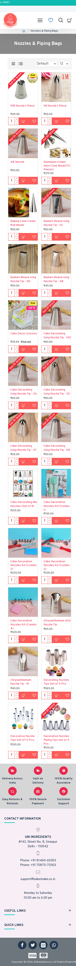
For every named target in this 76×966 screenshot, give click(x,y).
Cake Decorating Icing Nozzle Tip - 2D (56, 391)
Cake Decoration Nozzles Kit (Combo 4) (23, 624)
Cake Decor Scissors (23, 333)
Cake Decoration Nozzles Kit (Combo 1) (56, 506)
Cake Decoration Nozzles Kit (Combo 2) (23, 565)
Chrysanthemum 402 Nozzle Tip (57, 622)
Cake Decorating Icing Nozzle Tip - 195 (57, 335)
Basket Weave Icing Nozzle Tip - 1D (56, 223)
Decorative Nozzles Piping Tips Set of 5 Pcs (56, 740)
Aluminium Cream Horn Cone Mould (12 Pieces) (56, 165)
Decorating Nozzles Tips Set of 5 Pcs (56, 682)
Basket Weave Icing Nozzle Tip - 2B (23, 279)
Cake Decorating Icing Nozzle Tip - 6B (56, 448)
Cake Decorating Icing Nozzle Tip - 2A (23, 391)
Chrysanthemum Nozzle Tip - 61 (20, 682)
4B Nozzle (17, 162)
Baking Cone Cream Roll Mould (23, 223)
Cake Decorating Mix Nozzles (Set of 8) (23, 504)
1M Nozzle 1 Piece (54, 106)
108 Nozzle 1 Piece (22, 106)
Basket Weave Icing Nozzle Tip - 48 (56, 279)
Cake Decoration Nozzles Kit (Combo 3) (56, 565)
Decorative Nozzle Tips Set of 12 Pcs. (22, 738)
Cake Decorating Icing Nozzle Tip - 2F (23, 448)
